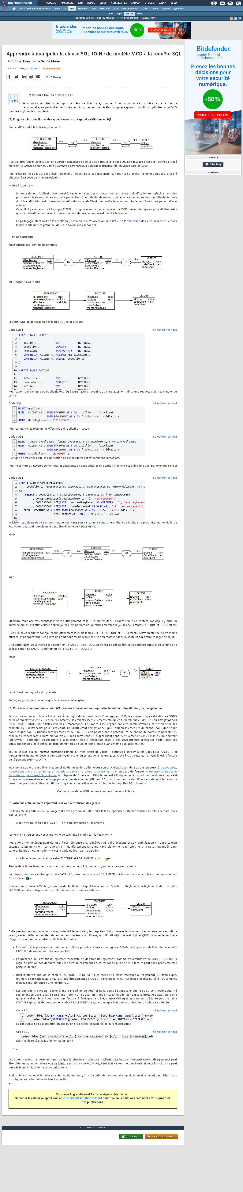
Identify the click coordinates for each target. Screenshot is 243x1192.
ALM (72, 8)
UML (139, 13)
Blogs (91, 3)
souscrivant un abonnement (82, 1098)
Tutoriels (67, 3)
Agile (119, 13)
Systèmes (179, 8)
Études (149, 3)
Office (154, 8)
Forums (50, 3)
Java (94, 8)
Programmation (130, 8)
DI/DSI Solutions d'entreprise (34, 8)
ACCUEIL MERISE (85, 18)
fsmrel (33, 68)
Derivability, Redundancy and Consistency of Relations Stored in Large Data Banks (93, 770)
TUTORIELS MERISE (127, 18)
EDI (116, 8)
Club (173, 3)
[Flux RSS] (231, 18)
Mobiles (166, 8)
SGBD (144, 8)
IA (65, 8)
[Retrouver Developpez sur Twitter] (235, 18)
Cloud (57, 8)
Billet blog (214, 164)
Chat (102, 3)
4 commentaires (51, 68)
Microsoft (83, 8)
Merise (129, 13)
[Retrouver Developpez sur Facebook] (239, 18)
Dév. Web (105, 8)
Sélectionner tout (165, 330)
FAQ (80, 3)
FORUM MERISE (105, 18)
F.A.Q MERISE (148, 18)
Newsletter (118, 3)
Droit (162, 3)
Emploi (135, 3)
